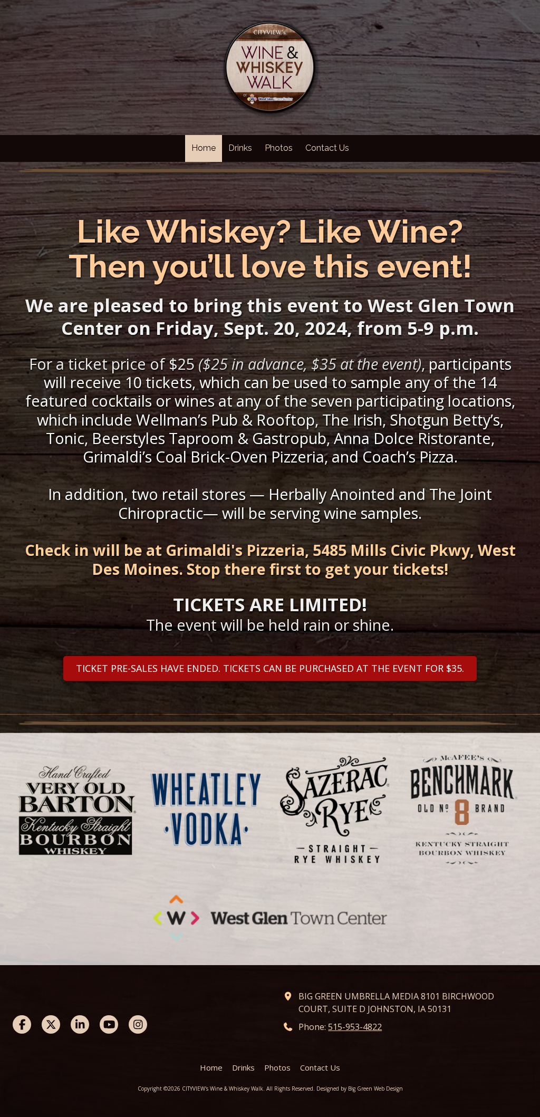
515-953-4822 (355, 1027)
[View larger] (270, 171)
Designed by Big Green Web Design (359, 1088)
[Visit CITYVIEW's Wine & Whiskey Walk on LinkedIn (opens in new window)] (80, 1024)
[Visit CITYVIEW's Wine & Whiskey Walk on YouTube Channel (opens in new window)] (109, 1024)
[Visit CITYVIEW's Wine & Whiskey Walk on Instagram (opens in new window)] (138, 1024)
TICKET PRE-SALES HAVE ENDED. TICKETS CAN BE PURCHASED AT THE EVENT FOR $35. (270, 668)
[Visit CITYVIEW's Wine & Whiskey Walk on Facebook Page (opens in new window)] (22, 1024)
